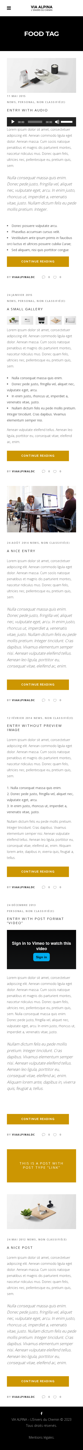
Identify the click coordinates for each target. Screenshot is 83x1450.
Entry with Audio (27, 110)
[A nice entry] (41, 509)
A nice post (20, 1247)
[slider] (67, 121)
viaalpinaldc (23, 277)
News (11, 102)
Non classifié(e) (51, 102)
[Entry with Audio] (41, 75)
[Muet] (57, 122)
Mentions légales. (41, 1437)
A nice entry (21, 551)
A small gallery (25, 309)
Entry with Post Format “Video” (35, 920)
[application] (41, 121)
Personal (26, 102)
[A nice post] (41, 1211)
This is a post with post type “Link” (41, 1165)
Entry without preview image (34, 727)
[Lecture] (13, 122)
